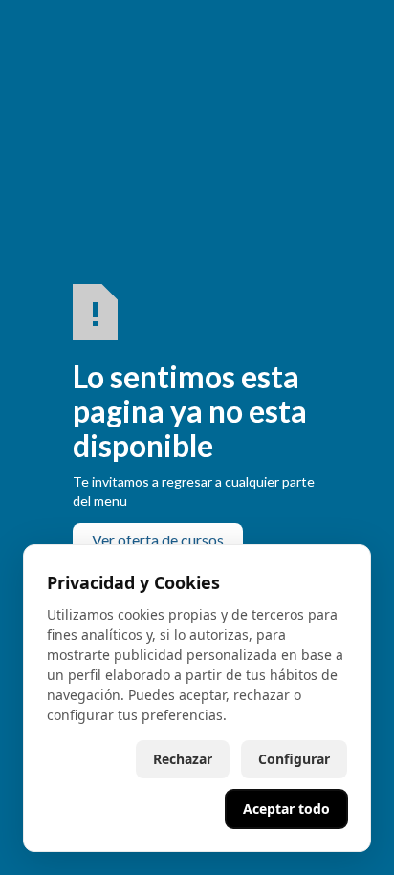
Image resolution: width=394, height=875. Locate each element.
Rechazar (182, 759)
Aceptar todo (286, 808)
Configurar (294, 759)
